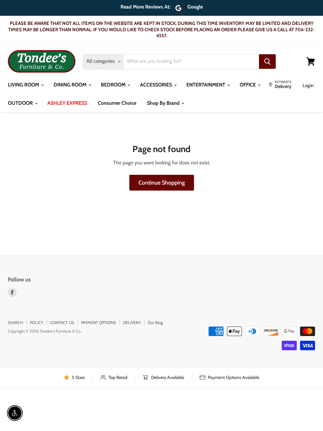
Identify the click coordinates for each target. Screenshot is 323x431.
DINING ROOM (71, 85)
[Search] (267, 61)
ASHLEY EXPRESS (67, 103)
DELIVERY (132, 322)
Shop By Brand (164, 103)
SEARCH (15, 322)
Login (308, 85)
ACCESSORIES (156, 85)
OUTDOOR (21, 103)
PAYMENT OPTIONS (98, 322)
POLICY (36, 322)
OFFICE (248, 85)
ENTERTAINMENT (206, 85)
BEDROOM (114, 85)
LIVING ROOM (24, 85)
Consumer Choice (117, 103)
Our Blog (155, 322)
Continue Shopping (161, 182)
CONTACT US (62, 322)
